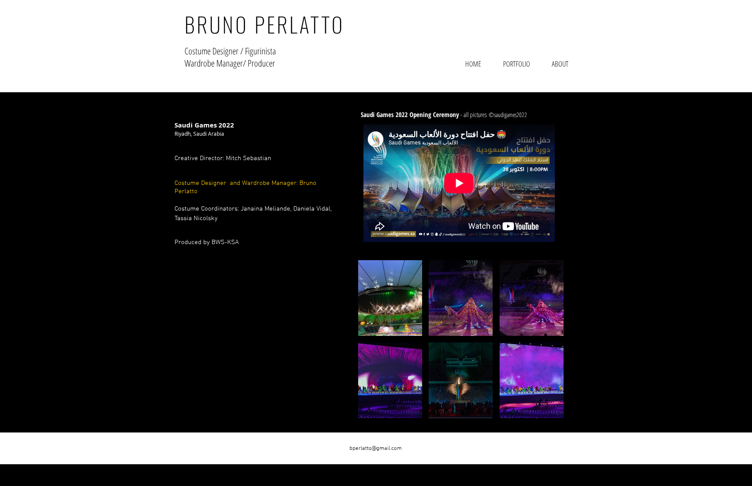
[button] (390, 298)
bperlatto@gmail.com (375, 448)
